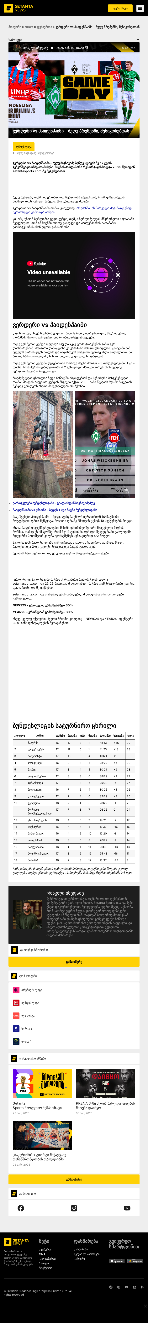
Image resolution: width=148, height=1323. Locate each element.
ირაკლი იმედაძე (35, 48)
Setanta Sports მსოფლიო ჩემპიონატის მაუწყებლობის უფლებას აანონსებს (41, 1107)
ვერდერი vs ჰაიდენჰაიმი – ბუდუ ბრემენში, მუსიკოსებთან (71, 130)
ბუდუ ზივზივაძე (26, 152)
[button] (138, 39)
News (29, 27)
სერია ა (26, 1028)
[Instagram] (118, 1287)
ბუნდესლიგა (46, 152)
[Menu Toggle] (140, 8)
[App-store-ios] (134, 1287)
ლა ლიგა (28, 1015)
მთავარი (14, 27)
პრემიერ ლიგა (31, 990)
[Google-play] (142, 1287)
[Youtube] (126, 1287)
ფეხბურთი (44, 27)
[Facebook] (111, 1287)
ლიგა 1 (26, 1041)
